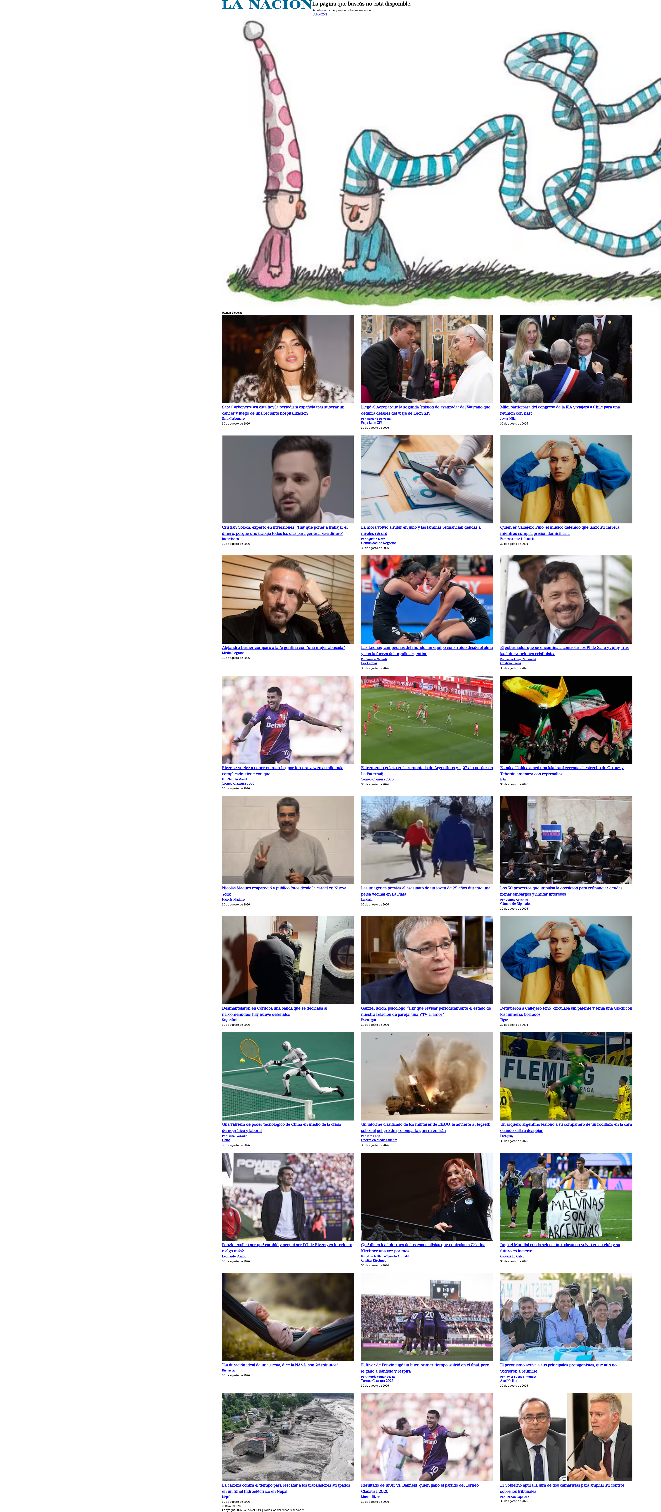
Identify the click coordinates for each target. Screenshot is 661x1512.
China (226, 1140)
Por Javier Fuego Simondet (518, 659)
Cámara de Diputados (515, 904)
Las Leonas (369, 663)
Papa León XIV (371, 423)
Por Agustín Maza (373, 539)
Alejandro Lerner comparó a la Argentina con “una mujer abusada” (283, 648)
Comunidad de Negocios (378, 543)
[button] (288, 359)
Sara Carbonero (233, 419)
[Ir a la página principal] (267, 8)
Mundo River (370, 1497)
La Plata (366, 900)
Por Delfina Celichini (514, 900)
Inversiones (230, 539)
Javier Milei (508, 419)
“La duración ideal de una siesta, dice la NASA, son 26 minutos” (280, 1365)
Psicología (368, 1020)
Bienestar (229, 1370)
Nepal (226, 1497)
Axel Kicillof (508, 1381)
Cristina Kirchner (373, 1260)
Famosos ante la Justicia (517, 539)
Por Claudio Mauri (234, 779)
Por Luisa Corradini (235, 1136)
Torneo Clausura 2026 (238, 783)
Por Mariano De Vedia (376, 419)
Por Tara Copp (370, 1136)
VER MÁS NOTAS (231, 1506)
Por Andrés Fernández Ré (378, 1377)
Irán (503, 779)
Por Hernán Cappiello (514, 1497)
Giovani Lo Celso (512, 1256)
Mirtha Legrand (233, 653)
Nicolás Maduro (233, 900)
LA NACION (319, 14)
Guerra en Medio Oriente (379, 1140)
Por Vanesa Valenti (374, 659)
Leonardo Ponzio (234, 1256)
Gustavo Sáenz (510, 663)
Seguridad (229, 1020)
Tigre (504, 1020)
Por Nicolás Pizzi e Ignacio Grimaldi (385, 1256)
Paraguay (506, 1136)
